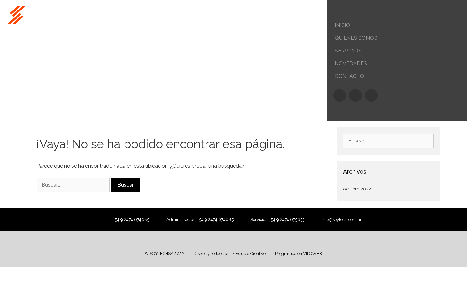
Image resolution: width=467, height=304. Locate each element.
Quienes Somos (356, 38)
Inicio (342, 25)
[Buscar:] (74, 185)
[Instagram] (355, 95)
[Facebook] (339, 95)
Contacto (349, 76)
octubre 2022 (357, 188)
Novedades (351, 63)
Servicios (348, 51)
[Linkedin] (371, 95)
